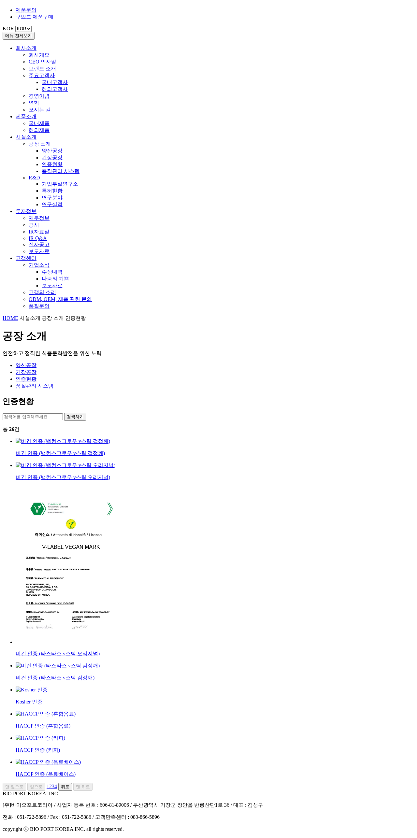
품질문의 (39, 306)
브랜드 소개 (42, 68)
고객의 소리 (42, 292)
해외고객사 (55, 89)
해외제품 (39, 130)
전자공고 (39, 244)
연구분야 (52, 197)
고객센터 (26, 258)
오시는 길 (40, 109)
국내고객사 (55, 82)
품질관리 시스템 (60, 171)
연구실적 (52, 204)
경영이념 (39, 96)
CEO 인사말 (42, 61)
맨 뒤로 (83, 786)
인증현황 (52, 164)
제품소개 (26, 116)
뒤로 (65, 786)
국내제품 (39, 123)
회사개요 (39, 55)
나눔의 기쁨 (55, 278)
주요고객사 (42, 75)
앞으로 (36, 786)
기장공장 (52, 157)
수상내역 (52, 272)
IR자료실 (39, 231)
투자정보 (26, 211)
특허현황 (52, 190)
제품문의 (26, 10)
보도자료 (39, 251)
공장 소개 (40, 144)
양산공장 (52, 150)
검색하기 (75, 416)
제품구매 (34, 17)
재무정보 (39, 218)
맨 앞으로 (14, 786)
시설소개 (26, 137)
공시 (34, 225)
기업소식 (39, 265)
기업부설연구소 (60, 184)
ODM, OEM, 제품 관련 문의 (60, 299)
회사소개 (26, 48)
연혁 (34, 103)
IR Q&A (38, 238)
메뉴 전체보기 (18, 35)
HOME (10, 318)
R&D (34, 177)
